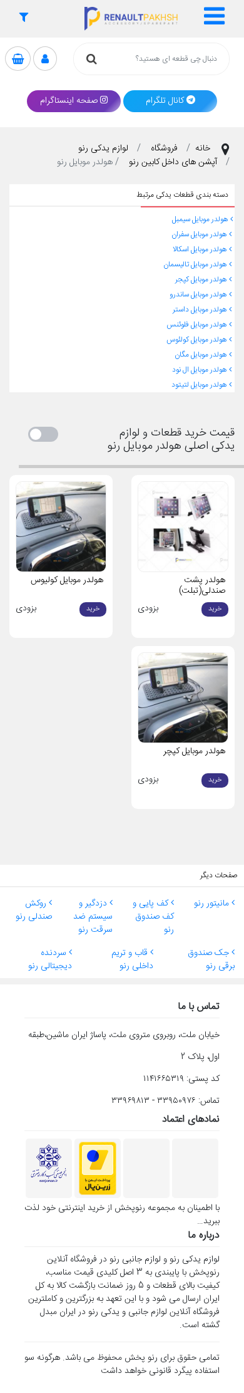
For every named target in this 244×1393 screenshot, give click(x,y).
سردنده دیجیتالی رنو (50, 960)
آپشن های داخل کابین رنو (173, 162)
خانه (202, 148)
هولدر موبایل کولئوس (197, 339)
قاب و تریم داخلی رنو (132, 960)
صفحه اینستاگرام (69, 100)
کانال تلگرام (165, 100)
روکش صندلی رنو (34, 910)
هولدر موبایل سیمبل (201, 219)
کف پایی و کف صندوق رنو (153, 916)
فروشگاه (164, 148)
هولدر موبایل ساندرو (199, 294)
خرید (214, 609)
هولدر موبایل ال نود (200, 369)
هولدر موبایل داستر (201, 309)
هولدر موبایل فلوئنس (197, 324)
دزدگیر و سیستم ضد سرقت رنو (93, 916)
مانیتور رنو (212, 903)
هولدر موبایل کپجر (202, 279)
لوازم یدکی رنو (103, 148)
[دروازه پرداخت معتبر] (97, 1169)
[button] (215, 19)
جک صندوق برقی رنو (211, 960)
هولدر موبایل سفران (200, 234)
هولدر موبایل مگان (202, 354)
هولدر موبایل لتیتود (200, 384)
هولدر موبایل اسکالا (201, 249)
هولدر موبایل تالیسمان (196, 264)
